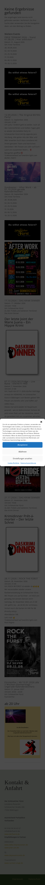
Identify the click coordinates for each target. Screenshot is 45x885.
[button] (41, 422)
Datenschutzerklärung (28, 463)
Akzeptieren (23, 445)
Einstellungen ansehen (22, 458)
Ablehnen (22, 451)
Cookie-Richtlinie (13, 463)
